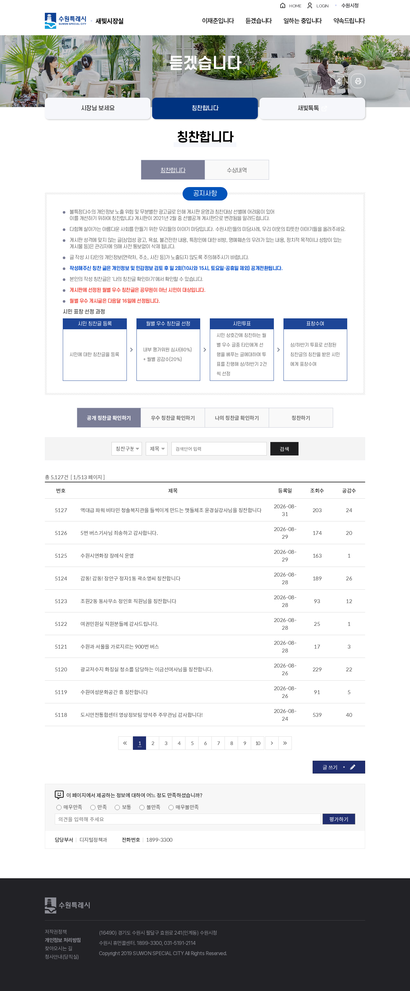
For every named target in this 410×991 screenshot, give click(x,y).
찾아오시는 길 (58, 949)
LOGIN (322, 6)
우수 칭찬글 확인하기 (173, 418)
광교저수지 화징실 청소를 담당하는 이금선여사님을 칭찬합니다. (146, 669)
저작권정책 (56, 932)
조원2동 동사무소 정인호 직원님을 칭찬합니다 (128, 601)
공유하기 (338, 81)
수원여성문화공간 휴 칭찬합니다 (114, 692)
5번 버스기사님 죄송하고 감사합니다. (119, 532)
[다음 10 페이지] (272, 743)
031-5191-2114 (180, 943)
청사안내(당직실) (62, 957)
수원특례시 (67, 905)
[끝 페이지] (285, 743)
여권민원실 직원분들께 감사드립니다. (119, 623)
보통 (126, 807)
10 (257, 743)
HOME (295, 6)
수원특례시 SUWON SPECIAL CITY (109, 20)
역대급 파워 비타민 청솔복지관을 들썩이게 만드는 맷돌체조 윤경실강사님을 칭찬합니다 (170, 510)
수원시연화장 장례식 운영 (107, 555)
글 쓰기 (330, 767)
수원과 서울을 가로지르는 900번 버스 (119, 646)
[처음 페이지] (125, 743)
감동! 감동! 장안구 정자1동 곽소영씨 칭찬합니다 (130, 578)
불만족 (153, 807)
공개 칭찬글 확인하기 (109, 418)
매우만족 (72, 807)
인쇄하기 (358, 81)
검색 (284, 449)
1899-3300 (149, 943)
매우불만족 (187, 807)
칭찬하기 (300, 418)
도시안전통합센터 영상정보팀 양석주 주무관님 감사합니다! (141, 714)
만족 (102, 807)
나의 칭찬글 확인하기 (237, 418)
